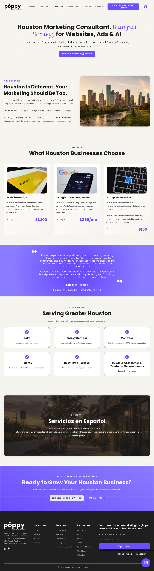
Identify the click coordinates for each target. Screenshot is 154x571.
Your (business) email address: (113, 534)
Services (37, 534)
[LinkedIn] (9, 548)
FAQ (78, 534)
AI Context (81, 555)
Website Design (62, 530)
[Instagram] (5, 548)
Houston (37, 538)
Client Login (82, 551)
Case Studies (82, 530)
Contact (37, 543)
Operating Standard (84, 547)
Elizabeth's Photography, (79, 290)
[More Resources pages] (79, 7)
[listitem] (27, 199)
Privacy (80, 538)
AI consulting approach (118, 219)
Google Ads (60, 534)
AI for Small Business (64, 547)
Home (36, 530)
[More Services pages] (49, 7)
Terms (79, 543)
